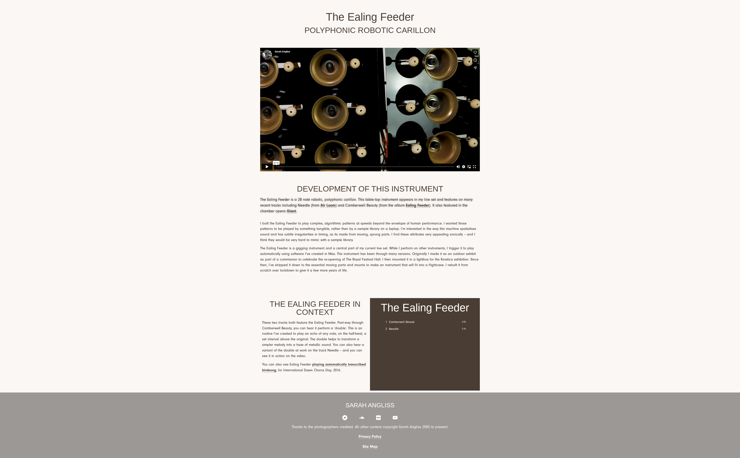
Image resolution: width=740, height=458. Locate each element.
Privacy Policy (370, 436)
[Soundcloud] (361, 417)
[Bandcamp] (344, 417)
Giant (291, 211)
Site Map (370, 446)
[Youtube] (395, 417)
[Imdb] (378, 417)
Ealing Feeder (417, 205)
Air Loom (328, 205)
